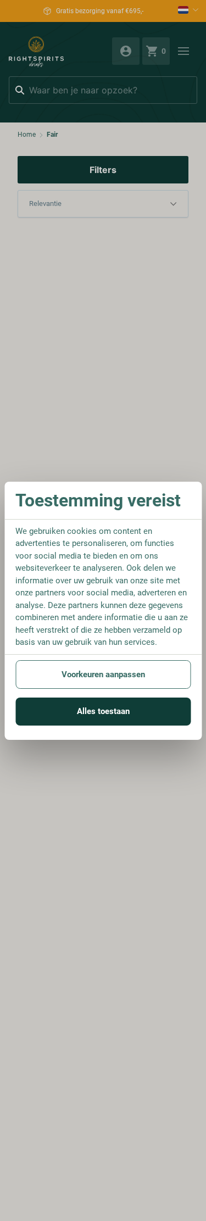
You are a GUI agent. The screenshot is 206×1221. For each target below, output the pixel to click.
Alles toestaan (103, 711)
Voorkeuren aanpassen (103, 674)
